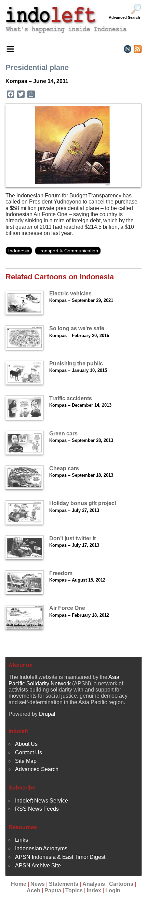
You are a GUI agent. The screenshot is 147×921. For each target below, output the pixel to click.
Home (18, 884)
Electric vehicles (70, 293)
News (37, 884)
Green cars (63, 433)
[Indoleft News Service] (127, 48)
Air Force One (67, 608)
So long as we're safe (76, 328)
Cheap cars (64, 468)
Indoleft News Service (41, 801)
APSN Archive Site (38, 865)
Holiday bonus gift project (82, 503)
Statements (63, 884)
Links (21, 840)
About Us (26, 744)
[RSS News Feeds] (137, 48)
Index (94, 890)
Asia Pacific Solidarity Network (64, 680)
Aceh (33, 890)
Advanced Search (124, 17)
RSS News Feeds (37, 809)
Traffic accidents (70, 398)
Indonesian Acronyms (41, 848)
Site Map (26, 761)
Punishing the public (76, 363)
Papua (52, 890)
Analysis (93, 884)
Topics (74, 890)
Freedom (60, 573)
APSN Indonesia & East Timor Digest (60, 857)
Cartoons (121, 884)
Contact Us (28, 752)
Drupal (47, 714)
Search (136, 9)
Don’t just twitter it (72, 538)
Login (112, 890)
